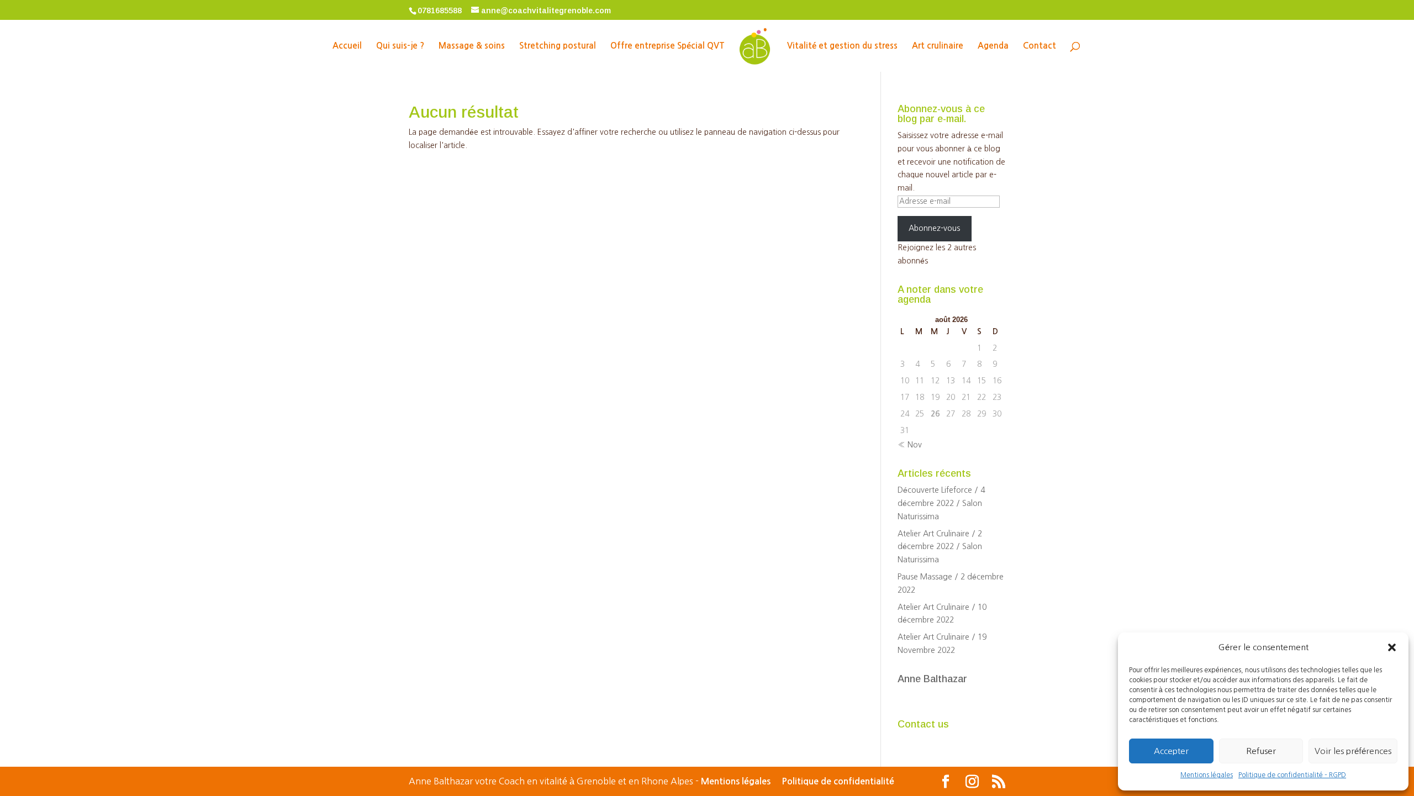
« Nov (910, 445)
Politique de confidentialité (838, 781)
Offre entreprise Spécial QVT (667, 46)
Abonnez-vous (934, 228)
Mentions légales (1206, 775)
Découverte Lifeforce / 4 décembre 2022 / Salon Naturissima (941, 503)
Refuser (1261, 751)
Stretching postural (557, 46)
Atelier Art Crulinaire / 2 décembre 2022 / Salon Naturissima (940, 547)
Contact (1039, 46)
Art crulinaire (937, 46)
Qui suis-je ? (400, 46)
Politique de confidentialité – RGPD (1292, 775)
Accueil (347, 46)
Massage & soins (472, 46)
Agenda (993, 46)
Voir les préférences (1353, 751)
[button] (1391, 647)
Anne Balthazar (932, 678)
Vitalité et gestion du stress (842, 46)
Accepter (1171, 751)
